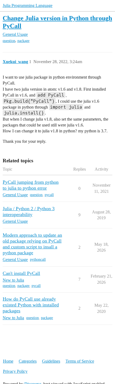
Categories (28, 361)
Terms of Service (80, 361)
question (9, 41)
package (23, 41)
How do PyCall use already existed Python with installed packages (31, 304)
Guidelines (51, 361)
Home (8, 361)
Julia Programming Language (27, 5)
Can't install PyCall (21, 273)
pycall (49, 195)
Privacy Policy (15, 371)
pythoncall (38, 260)
